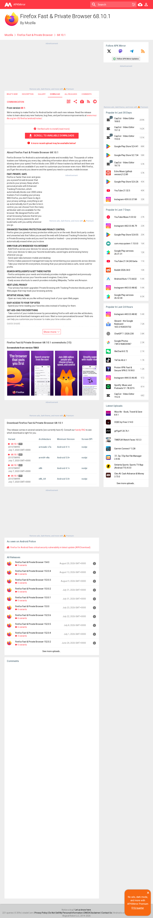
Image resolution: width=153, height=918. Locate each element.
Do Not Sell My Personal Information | (66, 913)
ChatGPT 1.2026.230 (124, 333)
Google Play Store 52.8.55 (126, 235)
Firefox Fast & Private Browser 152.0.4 (33, 633)
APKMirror (19, 4)
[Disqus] (52, 780)
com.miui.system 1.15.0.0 (126, 243)
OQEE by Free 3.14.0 (123, 422)
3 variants (22, 636)
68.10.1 (14, 444)
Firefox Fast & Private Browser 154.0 (32, 562)
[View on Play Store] (82, 102)
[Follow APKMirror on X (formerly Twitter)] (109, 52)
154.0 (36, 348)
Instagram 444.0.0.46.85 (125, 378)
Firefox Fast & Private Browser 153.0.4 (33, 571)
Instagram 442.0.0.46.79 (125, 226)
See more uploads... (51, 651)
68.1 (23, 108)
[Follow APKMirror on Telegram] (131, 52)
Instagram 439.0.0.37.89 (125, 199)
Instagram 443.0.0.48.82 (125, 287)
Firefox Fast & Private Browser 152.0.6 (33, 615)
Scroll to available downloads (54, 135)
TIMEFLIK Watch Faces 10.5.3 (127, 440)
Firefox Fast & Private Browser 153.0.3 (33, 580)
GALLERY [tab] (42, 94)
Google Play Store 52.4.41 (126, 146)
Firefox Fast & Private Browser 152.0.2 (33, 641)
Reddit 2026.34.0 (122, 270)
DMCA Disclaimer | (93, 913)
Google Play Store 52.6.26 (126, 182)
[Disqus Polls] (52, 702)
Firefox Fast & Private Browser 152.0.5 (33, 624)
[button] (68, 102)
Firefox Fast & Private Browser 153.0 (32, 606)
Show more (50, 331)
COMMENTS (87, 94)
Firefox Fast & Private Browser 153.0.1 (33, 597)
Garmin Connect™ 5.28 (124, 448)
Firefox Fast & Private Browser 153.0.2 (33, 589)
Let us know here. (83, 910)
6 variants (22, 574)
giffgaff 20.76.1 (121, 431)
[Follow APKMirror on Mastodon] (120, 52)
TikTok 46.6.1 (120, 360)
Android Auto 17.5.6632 (125, 279)
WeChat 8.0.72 (121, 351)
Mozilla (30, 23)
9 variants (22, 565)
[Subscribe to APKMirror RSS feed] (143, 52)
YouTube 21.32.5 (122, 190)
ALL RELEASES (71, 94)
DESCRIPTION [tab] (27, 94)
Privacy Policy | (42, 913)
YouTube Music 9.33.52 (125, 217)
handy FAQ (80, 430)
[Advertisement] (52, 66)
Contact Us (107, 913)
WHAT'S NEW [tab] (12, 94)
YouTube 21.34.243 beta (125, 261)
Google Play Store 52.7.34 (126, 155)
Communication (15, 102)
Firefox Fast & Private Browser (35, 35)
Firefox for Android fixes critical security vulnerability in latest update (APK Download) (50, 547)
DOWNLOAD (55, 94)
